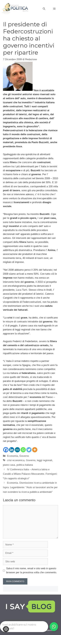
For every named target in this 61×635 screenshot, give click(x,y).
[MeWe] (17, 449)
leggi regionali (44, 460)
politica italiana (24, 464)
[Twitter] (29, 449)
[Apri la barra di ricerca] (44, 9)
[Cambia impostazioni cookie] (6, 629)
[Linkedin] (11, 449)
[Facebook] (5, 449)
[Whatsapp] (23, 449)
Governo (24, 456)
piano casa (9, 464)
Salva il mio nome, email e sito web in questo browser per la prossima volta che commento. (31, 570)
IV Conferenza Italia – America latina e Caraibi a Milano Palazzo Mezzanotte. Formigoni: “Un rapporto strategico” (30, 474)
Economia (12, 456)
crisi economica (15, 460)
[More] (34, 449)
